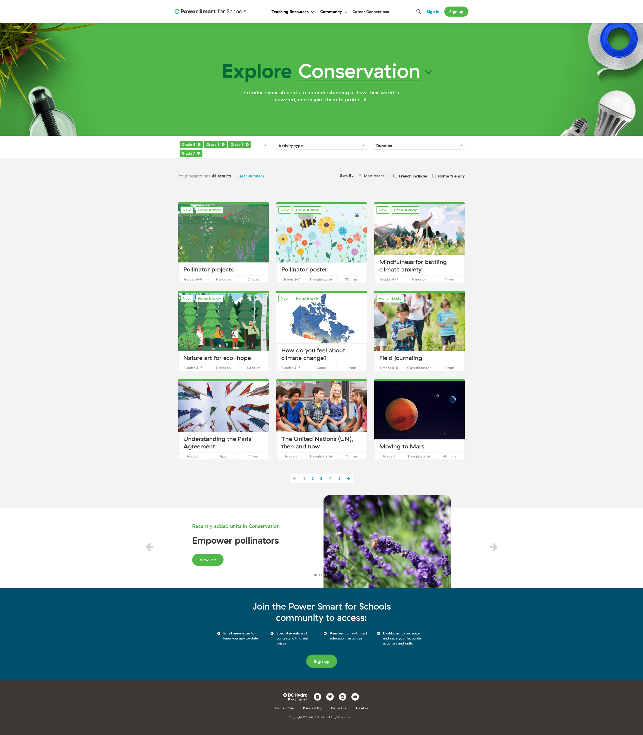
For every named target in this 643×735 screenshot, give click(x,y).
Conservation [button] (359, 70)
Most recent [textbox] (374, 175)
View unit (208, 560)
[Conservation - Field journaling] (419, 332)
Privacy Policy (312, 708)
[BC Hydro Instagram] (344, 696)
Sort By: (347, 175)
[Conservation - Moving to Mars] (419, 420)
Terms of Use (284, 708)
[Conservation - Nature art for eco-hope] (223, 332)
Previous (149, 547)
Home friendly (451, 175)
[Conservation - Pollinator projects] (223, 243)
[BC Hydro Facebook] (319, 696)
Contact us (338, 708)
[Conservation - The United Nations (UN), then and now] (321, 420)
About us (361, 708)
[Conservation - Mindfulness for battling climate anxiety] (419, 243)
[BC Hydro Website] (296, 696)
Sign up (456, 11)
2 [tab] (320, 575)
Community (331, 11)
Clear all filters (250, 175)
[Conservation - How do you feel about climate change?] (321, 332)
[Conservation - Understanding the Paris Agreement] (223, 420)
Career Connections (370, 11)
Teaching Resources (290, 11)
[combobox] (223, 145)
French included (413, 175)
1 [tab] (315, 575)
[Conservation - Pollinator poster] (321, 243)
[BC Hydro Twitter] (332, 696)
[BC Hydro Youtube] (357, 696)
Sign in (433, 11)
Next (348, 478)
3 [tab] (325, 575)
